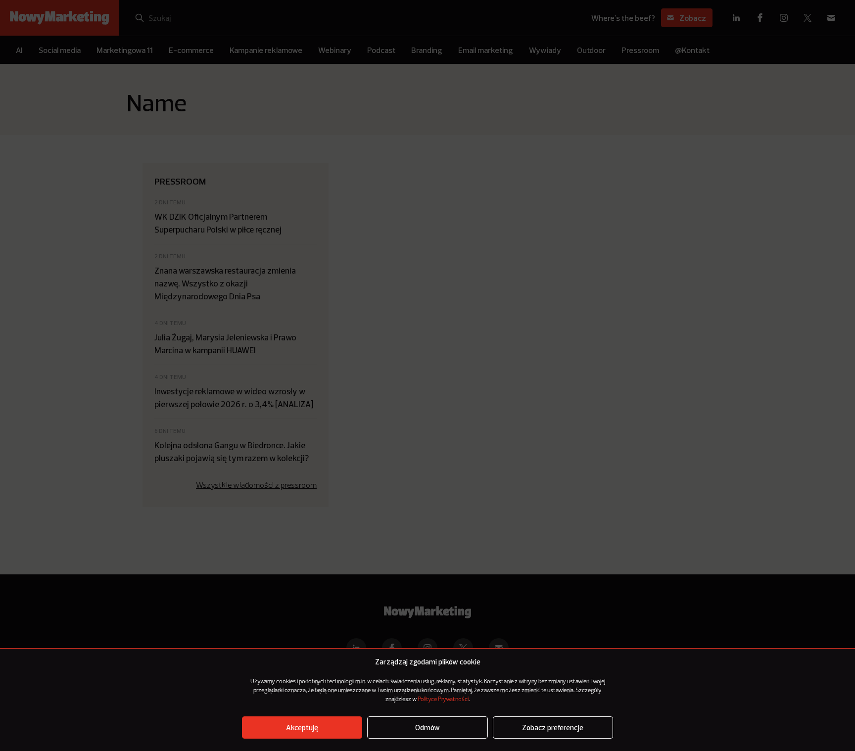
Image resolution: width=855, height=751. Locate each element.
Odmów (427, 727)
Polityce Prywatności (443, 699)
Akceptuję (302, 727)
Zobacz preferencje (552, 727)
